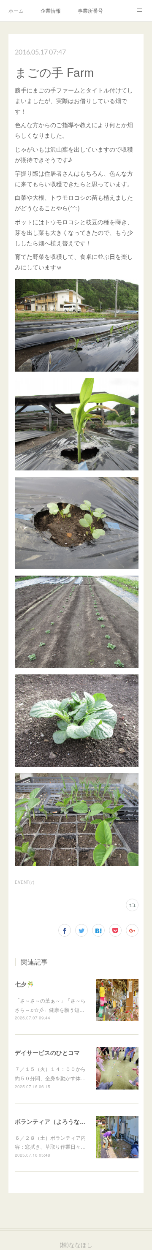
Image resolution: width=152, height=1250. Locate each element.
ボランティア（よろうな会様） (56, 1121)
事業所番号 (90, 10)
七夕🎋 (24, 984)
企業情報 (51, 10)
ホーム (16, 10)
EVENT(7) (24, 882)
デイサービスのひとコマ (47, 1052)
